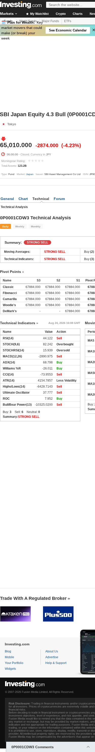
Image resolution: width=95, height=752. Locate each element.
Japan (29, 174)
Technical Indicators (17, 323)
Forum (59, 199)
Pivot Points (10, 272)
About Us (51, 651)
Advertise (51, 657)
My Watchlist (39, 14)
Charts (78, 14)
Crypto (61, 14)
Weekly (19, 226)
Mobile (9, 657)
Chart (23, 199)
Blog (8, 651)
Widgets (10, 669)
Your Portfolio (14, 663)
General (7, 199)
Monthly (36, 226)
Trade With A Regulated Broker (33, 598)
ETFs (67, 21)
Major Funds (50, 21)
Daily (5, 226)
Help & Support (55, 663)
